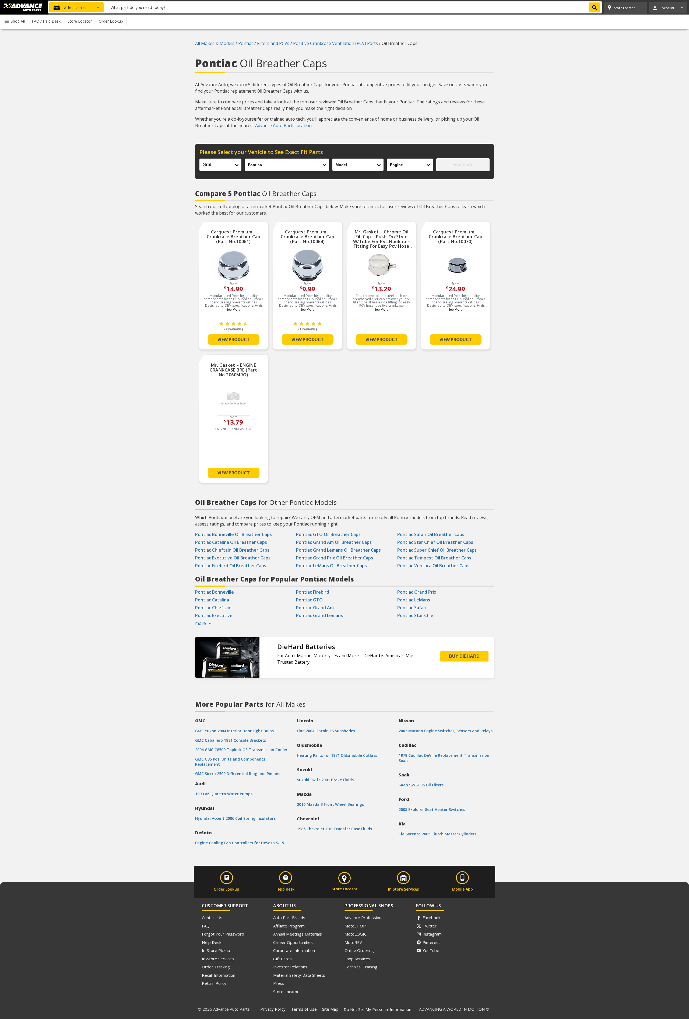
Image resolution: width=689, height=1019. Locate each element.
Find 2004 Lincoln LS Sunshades (326, 730)
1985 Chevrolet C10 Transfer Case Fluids (334, 828)
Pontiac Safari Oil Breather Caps (430, 534)
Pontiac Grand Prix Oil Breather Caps (334, 558)
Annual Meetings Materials (297, 934)
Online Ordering (359, 950)
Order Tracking (216, 966)
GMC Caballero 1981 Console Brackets (230, 740)
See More (233, 309)
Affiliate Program (289, 926)
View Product (233, 339)
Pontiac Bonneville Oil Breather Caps (233, 534)
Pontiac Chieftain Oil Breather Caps (232, 550)
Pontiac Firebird (312, 592)
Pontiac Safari (411, 608)
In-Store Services (218, 958)
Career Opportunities (293, 942)
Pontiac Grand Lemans (319, 615)
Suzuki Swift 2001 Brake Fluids (325, 779)
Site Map (330, 1009)
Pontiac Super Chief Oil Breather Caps (437, 550)
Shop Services (357, 958)
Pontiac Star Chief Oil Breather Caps (435, 542)
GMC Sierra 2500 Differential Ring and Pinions (237, 773)
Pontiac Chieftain (213, 608)
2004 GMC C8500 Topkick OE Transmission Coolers (242, 749)
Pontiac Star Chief (416, 615)
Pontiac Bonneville (214, 592)
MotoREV (353, 942)
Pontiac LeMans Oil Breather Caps (331, 566)
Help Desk (211, 942)
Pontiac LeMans (413, 600)
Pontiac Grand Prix (416, 592)
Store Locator (286, 991)
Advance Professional (364, 917)
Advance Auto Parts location (283, 125)
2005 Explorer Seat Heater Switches (432, 809)
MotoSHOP (355, 926)
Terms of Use (304, 1009)
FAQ (206, 926)
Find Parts (462, 164)
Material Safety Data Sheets (299, 975)
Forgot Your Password (223, 934)
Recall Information (218, 975)
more (201, 623)
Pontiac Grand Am (315, 608)
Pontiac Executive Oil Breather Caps (232, 558)
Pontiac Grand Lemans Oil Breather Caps (338, 550)
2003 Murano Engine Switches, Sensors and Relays (446, 730)
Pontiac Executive (214, 615)
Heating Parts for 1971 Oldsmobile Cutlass (337, 755)
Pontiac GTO (309, 600)
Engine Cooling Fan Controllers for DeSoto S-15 (239, 842)
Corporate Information (294, 950)
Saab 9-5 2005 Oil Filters (421, 784)
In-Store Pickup (216, 950)
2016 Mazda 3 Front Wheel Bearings (330, 804)
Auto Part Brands (289, 917)
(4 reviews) (233, 329)
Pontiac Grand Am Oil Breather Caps (334, 542)
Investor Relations (290, 966)
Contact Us (212, 917)
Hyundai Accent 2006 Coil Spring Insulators (235, 818)
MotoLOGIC (355, 934)
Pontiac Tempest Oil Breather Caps (434, 558)
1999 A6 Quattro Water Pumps (223, 793)
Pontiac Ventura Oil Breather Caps (433, 566)
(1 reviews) (307, 329)
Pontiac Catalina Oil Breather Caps (231, 542)
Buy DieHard (464, 656)
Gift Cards (282, 958)
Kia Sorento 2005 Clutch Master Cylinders (437, 833)
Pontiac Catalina (212, 600)
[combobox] (353, 7)
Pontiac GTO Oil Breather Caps (328, 534)
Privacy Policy (273, 1009)
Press (278, 983)
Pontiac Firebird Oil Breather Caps (230, 566)
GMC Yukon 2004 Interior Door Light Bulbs (234, 730)
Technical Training (360, 966)
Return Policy (214, 983)
